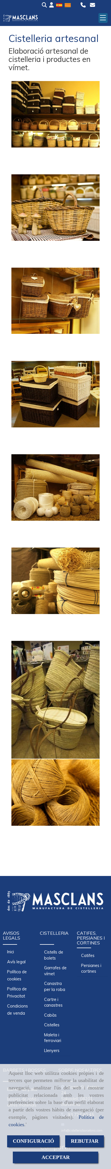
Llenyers (51, 1050)
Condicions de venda (17, 1010)
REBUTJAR (84, 1141)
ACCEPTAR (56, 1157)
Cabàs (50, 1015)
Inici (10, 951)
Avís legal (16, 961)
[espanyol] (59, 4)
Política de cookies (17, 975)
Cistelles (51, 1024)
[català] (68, 4)
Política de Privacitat (17, 992)
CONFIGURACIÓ (33, 1141)
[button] (51, 5)
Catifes (87, 955)
